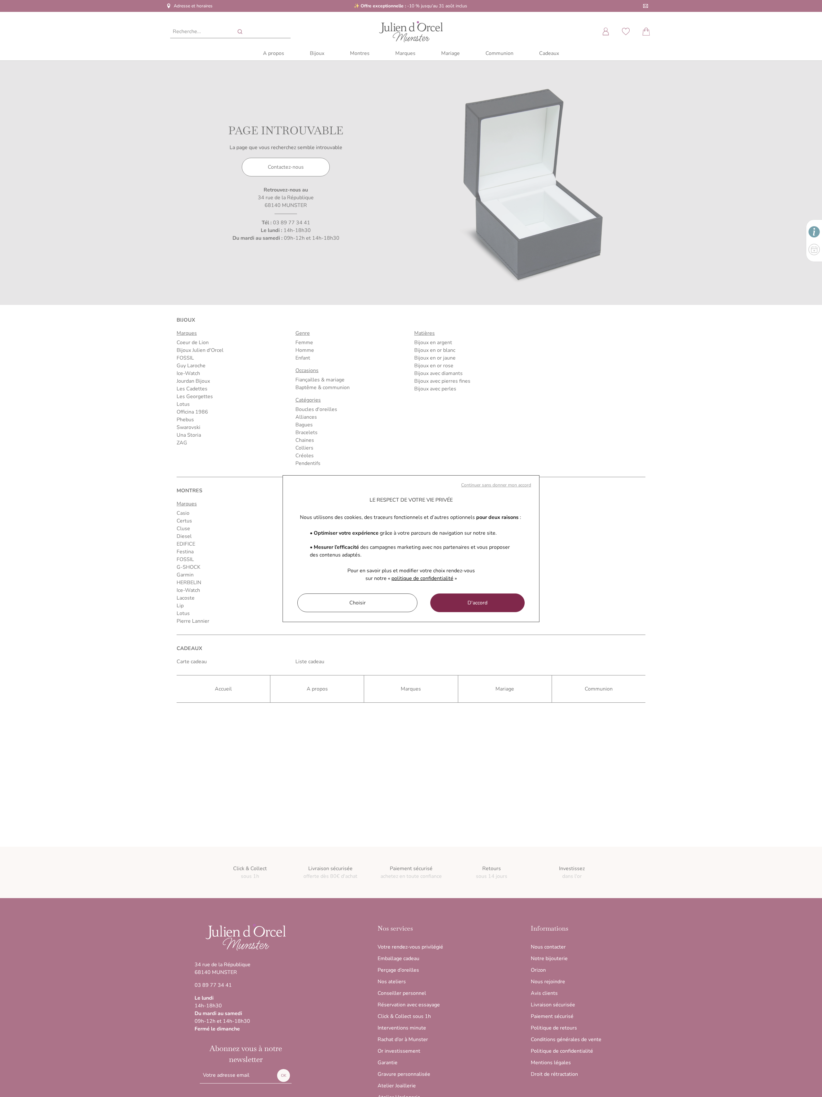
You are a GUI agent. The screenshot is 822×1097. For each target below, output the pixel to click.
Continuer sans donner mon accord (496, 485)
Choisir (357, 602)
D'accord (477, 602)
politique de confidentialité (422, 578)
